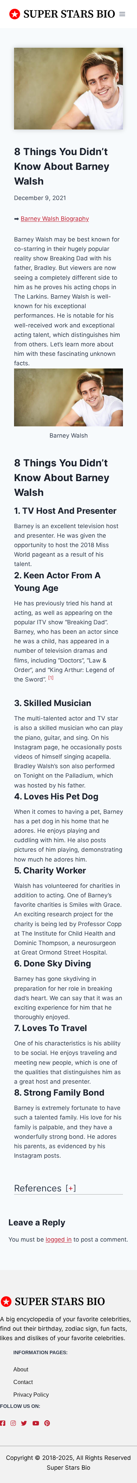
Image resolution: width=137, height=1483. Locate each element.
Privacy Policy (31, 1395)
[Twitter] (26, 1423)
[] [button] (70, 1187)
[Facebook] (4, 1423)
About (20, 1369)
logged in (59, 1239)
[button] (51, 679)
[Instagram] (15, 1423)
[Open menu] (122, 13)
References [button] (37, 1188)
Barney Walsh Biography (55, 218)
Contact (23, 1382)
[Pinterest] (48, 1423)
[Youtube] (37, 1423)
